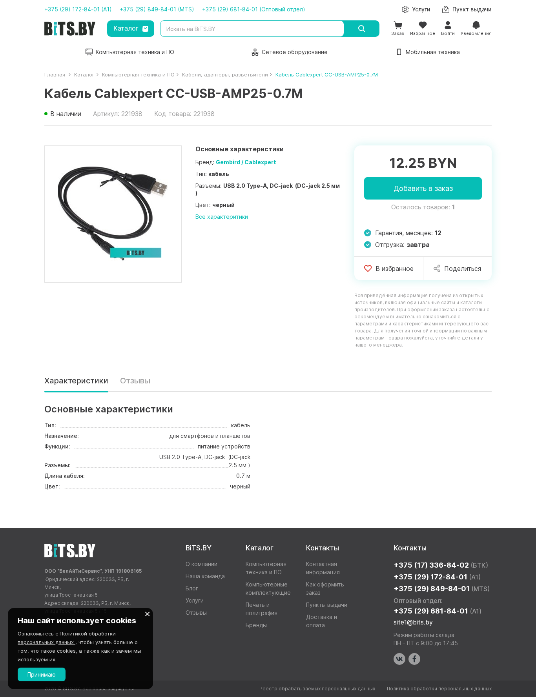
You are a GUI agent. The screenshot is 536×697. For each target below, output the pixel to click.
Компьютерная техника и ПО (266, 568)
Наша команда (205, 576)
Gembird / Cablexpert (246, 162)
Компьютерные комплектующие (268, 588)
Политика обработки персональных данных (439, 689)
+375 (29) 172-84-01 (437, 577)
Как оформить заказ (325, 588)
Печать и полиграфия (261, 608)
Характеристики (76, 380)
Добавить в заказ (423, 188)
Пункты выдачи (326, 604)
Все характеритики (221, 216)
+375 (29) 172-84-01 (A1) (78, 9)
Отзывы (135, 380)
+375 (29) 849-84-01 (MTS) (157, 9)
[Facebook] (414, 659)
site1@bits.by (413, 622)
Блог (192, 588)
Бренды (256, 625)
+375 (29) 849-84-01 (442, 588)
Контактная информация (323, 568)
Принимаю (41, 674)
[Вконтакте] (399, 659)
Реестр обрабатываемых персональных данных (317, 689)
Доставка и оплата (321, 621)
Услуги (195, 600)
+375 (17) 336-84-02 (441, 565)
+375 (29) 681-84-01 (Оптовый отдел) (253, 9)
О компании (201, 564)
